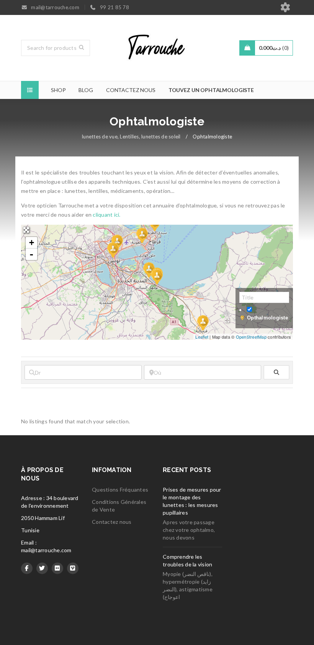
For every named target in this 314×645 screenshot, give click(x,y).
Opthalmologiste (267, 318)
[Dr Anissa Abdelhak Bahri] (156, 276)
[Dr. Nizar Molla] (202, 322)
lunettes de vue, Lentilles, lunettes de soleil (131, 136)
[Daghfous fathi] (141, 235)
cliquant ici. (106, 214)
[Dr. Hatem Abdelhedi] (112, 249)
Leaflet (201, 337)
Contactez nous (112, 521)
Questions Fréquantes (120, 489)
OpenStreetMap (251, 337)
